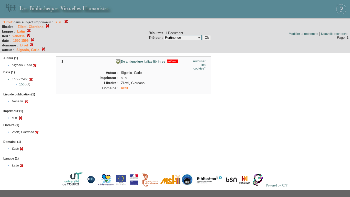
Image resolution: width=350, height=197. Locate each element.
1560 (22, 84)
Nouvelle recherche (334, 34)
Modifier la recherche (303, 34)
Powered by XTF (276, 185)
